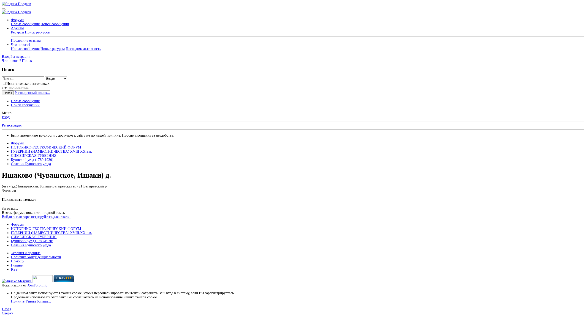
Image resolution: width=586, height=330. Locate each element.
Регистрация (12, 125)
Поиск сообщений (55, 24)
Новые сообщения (25, 24)
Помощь (17, 261)
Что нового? (20, 45)
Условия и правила (26, 253)
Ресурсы (17, 32)
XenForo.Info (37, 285)
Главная (17, 265)
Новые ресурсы (53, 49)
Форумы (17, 20)
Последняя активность (83, 49)
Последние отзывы (26, 40)
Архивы (17, 28)
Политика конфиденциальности (36, 257)
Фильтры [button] (9, 190)
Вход (6, 117)
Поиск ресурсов (37, 32)
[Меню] (3, 9)
